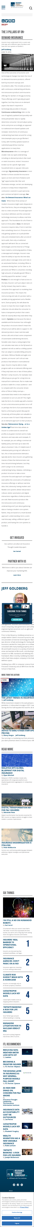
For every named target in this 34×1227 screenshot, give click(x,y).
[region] (17, 1209)
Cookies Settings (17, 1212)
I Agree (17, 1223)
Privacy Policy (24, 1207)
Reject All (17, 1218)
